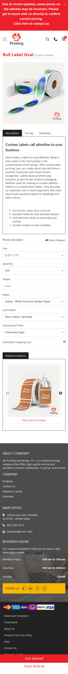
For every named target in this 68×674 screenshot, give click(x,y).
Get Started (34, 658)
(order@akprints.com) (19, 531)
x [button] (64, 4)
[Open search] (47, 39)
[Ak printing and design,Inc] (16, 39)
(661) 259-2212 (15, 525)
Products (8, 481)
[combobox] (34, 255)
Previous (7, 393)
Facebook (8, 496)
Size (5, 248)
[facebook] (23, 588)
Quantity (8, 263)
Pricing (29, 133)
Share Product (57, 240)
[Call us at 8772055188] (55, 39)
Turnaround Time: (13, 325)
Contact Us (9, 486)
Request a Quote (12, 491)
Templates (45, 133)
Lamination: (9, 310)
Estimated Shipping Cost (17, 342)
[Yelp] (44, 588)
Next (60, 393)
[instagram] (37, 588)
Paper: (6, 294)
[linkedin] (30, 588)
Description (12, 133)
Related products (16, 355)
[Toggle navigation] (4, 39)
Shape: (7, 279)
